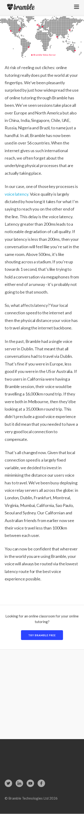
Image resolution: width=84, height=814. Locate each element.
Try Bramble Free (42, 635)
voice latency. (17, 194)
